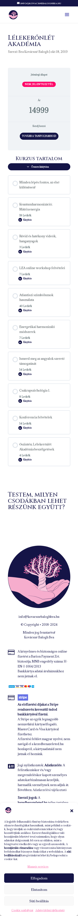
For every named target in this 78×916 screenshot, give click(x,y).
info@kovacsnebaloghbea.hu (39, 617)
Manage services (37, 866)
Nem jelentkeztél (39, 84)
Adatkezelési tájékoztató (50, 790)
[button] (72, 811)
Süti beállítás (39, 901)
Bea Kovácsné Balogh (33, 52)
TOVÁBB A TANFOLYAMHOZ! (39, 136)
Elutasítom (39, 890)
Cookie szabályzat (22, 910)
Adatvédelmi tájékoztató (50, 910)
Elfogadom (39, 878)
